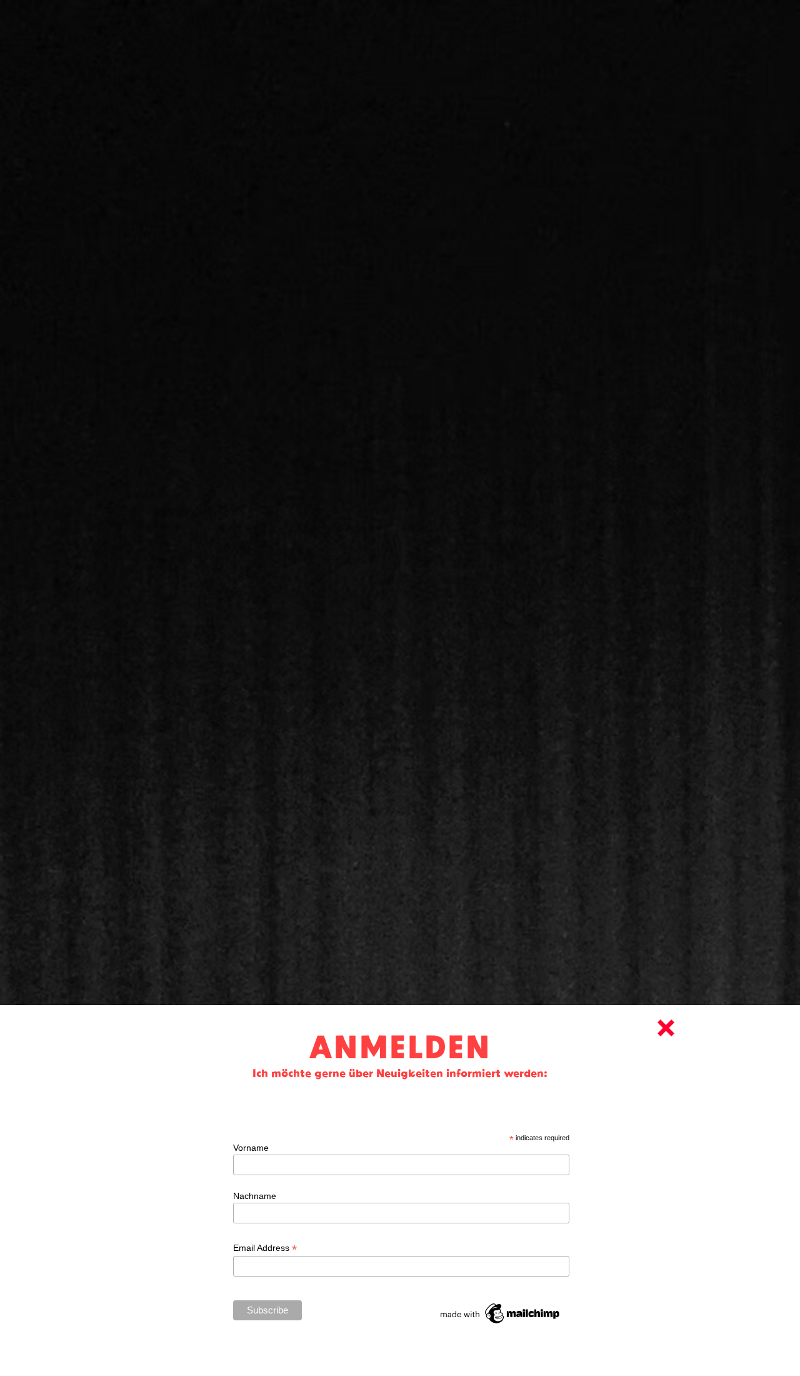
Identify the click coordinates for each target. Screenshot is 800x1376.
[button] (666, 1028)
